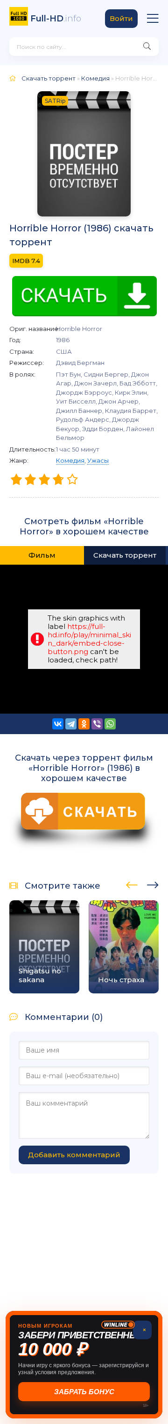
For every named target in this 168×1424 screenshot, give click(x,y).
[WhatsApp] (110, 723)
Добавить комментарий (74, 1154)
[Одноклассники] (84, 723)
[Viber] (97, 723)
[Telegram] (71, 723)
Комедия (70, 460)
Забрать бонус (84, 1392)
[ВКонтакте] (57, 723)
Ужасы (98, 460)
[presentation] (132, 883)
